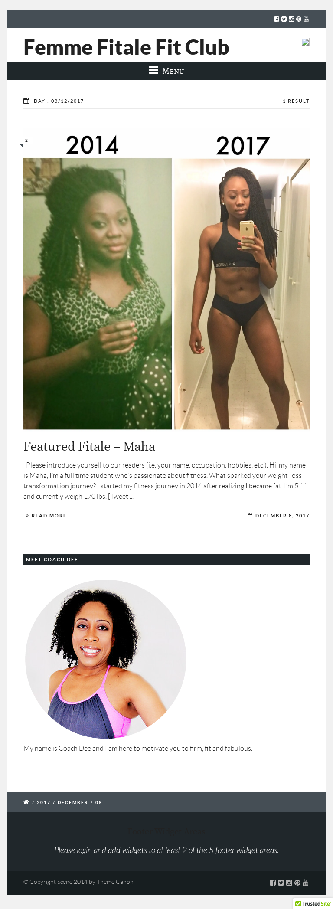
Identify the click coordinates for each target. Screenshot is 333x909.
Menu (172, 70)
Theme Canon (115, 881)
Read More (49, 515)
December (73, 802)
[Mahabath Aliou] (166, 280)
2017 (44, 802)
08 (98, 802)
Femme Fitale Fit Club (126, 47)
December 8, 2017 (282, 515)
